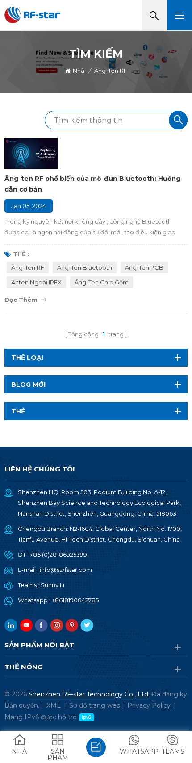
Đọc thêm (21, 299)
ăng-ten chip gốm (102, 282)
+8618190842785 (75, 600)
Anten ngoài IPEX (36, 282)
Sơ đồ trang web (95, 705)
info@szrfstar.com (66, 569)
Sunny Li (52, 584)
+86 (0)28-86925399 (58, 554)
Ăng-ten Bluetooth (84, 267)
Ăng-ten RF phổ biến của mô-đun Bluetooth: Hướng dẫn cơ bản (92, 184)
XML (53, 705)
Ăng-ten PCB (144, 267)
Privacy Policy (149, 705)
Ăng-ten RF (27, 267)
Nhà (78, 70)
